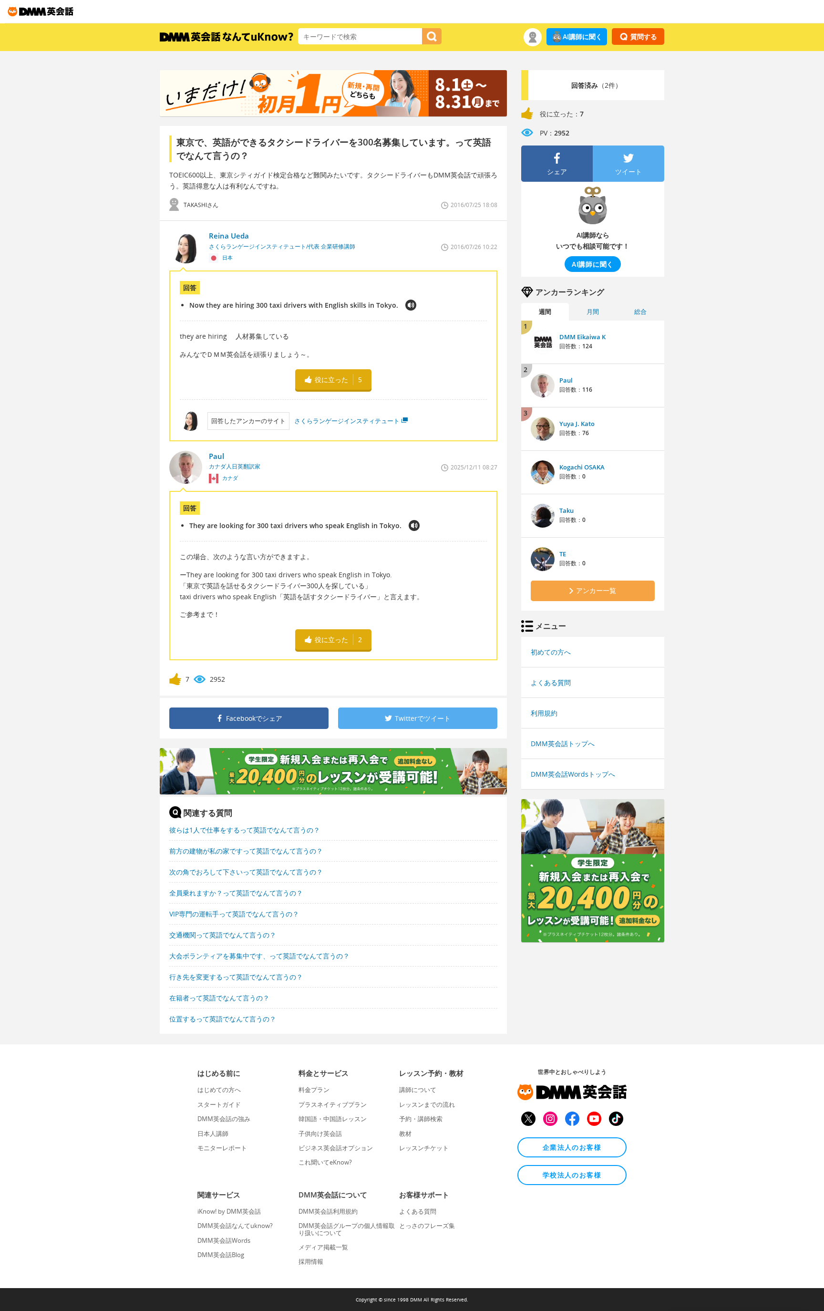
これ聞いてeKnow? (325, 1162)
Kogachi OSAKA (582, 467)
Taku (566, 510)
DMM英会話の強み (223, 1118)
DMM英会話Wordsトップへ (573, 774)
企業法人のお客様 (572, 1147)
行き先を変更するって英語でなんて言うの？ (236, 976)
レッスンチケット (424, 1148)
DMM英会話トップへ (563, 743)
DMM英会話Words (223, 1240)
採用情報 (311, 1261)
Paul (566, 380)
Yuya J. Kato (577, 423)
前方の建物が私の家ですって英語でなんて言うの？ (246, 850)
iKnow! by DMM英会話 (229, 1211)
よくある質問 (551, 682)
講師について (417, 1089)
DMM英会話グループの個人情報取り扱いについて (347, 1229)
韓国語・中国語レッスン (333, 1118)
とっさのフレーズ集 (427, 1225)
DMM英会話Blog (220, 1254)
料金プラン (314, 1089)
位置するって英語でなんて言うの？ (222, 1018)
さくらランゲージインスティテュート (347, 420)
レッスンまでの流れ (427, 1104)
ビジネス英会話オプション (336, 1148)
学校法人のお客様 (572, 1174)
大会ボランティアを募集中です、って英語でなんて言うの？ (259, 955)
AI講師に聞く (582, 36)
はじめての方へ (219, 1089)
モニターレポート (222, 1148)
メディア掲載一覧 (323, 1247)
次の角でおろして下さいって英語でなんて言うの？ (246, 871)
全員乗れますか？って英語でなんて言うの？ (236, 892)
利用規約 (544, 713)
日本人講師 (212, 1133)
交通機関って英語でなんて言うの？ (222, 934)
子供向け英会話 (320, 1133)
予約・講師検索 (421, 1118)
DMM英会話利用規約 (328, 1211)
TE (562, 554)
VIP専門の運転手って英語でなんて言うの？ (234, 913)
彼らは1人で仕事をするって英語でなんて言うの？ (244, 829)
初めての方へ (551, 651)
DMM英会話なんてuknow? (235, 1225)
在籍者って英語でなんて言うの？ (219, 997)
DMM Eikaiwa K (582, 337)
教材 (405, 1133)
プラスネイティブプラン (333, 1104)
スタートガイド (219, 1104)
